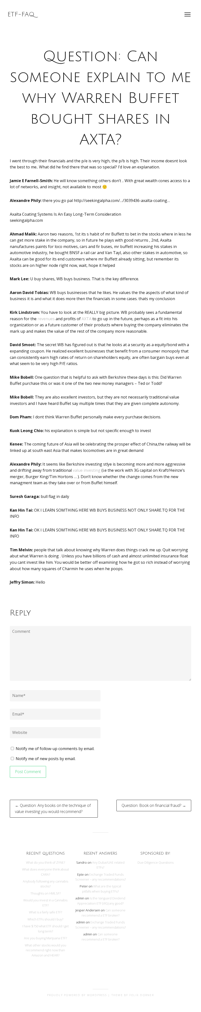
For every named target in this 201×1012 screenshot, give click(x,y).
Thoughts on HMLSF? (45, 893)
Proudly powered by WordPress (77, 995)
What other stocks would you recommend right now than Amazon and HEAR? (45, 950)
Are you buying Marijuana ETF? (45, 938)
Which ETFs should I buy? (45, 919)
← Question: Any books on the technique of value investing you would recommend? (53, 808)
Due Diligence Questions (156, 862)
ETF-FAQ (20, 14)
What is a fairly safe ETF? (45, 912)
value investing (86, 470)
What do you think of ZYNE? (45, 862)
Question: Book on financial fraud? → (154, 805)
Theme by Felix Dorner (133, 995)
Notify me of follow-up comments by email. (55, 748)
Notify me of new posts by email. (45, 758)
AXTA (86, 318)
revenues (46, 318)
